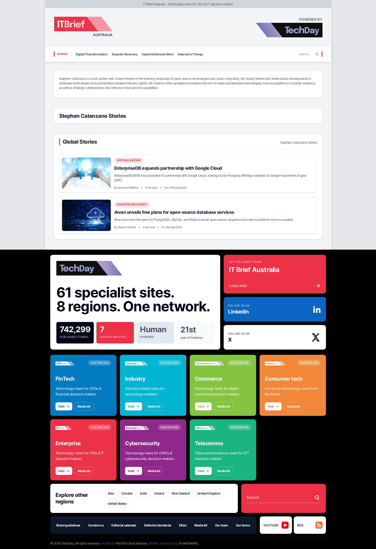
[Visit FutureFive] (279, 363)
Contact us (96, 525)
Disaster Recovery (125, 54)
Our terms (243, 525)
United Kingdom (208, 493)
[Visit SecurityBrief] (139, 428)
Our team (221, 525)
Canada (127, 493)
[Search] (317, 54)
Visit (61, 406)
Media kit (84, 406)
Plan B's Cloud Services (131, 543)
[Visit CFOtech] (70, 363)
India (143, 493)
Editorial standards (157, 525)
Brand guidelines (68, 525)
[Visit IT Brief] (70, 428)
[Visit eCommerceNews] (209, 363)
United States (117, 503)
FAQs (183, 525)
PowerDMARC (188, 543)
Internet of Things (190, 54)
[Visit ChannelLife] (139, 363)
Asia (111, 493)
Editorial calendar (123, 525)
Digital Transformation (91, 54)
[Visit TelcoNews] (209, 428)
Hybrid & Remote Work (157, 54)
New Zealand (181, 493)
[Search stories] (317, 497)
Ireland (159, 493)
